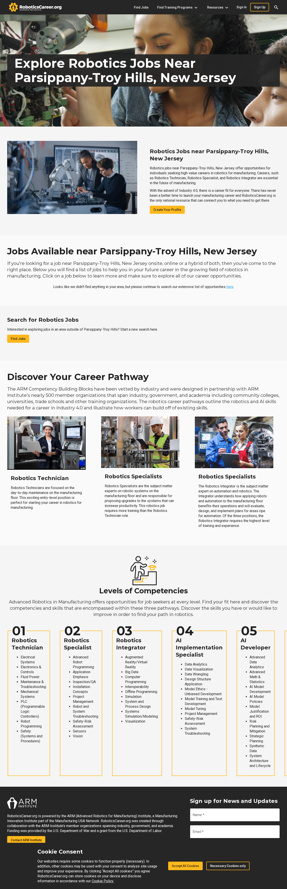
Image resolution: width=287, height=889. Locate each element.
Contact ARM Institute (26, 840)
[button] (276, 7)
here (229, 287)
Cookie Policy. (103, 881)
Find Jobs (18, 339)
